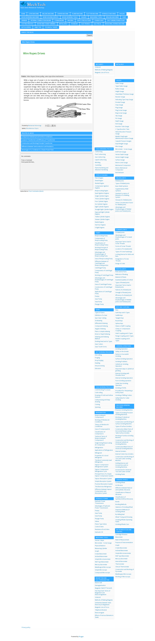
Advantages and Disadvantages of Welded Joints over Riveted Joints (123, 209)
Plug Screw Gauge (121, 110)
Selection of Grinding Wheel (124, 507)
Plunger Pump (99, 304)
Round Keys (119, 321)
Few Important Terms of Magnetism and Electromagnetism (102, 593)
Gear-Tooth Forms (101, 347)
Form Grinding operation (123, 380)
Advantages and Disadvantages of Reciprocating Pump (101, 254)
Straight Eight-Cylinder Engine (104, 209)
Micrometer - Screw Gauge (103, 543)
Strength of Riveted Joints (123, 292)
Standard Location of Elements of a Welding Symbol (122, 195)
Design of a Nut (120, 263)
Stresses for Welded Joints (123, 200)
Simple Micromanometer (103, 559)
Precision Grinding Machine (124, 410)
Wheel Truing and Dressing (123, 517)
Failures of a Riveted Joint (123, 290)
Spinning (97, 407)
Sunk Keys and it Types (122, 312)
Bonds (117, 501)
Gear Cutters (99, 344)
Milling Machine (48, 14)
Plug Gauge (119, 107)
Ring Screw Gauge (121, 113)
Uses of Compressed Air (102, 429)
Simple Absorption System (103, 481)
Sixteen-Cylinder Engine (102, 219)
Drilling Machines (112, 17)
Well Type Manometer (102, 562)
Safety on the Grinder (122, 351)
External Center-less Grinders (124, 454)
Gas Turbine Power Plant (116, 20)
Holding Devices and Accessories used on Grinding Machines (121, 465)
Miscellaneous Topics (32, 128)
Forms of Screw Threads (123, 246)
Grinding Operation (121, 349)
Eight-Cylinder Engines (102, 207)
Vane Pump (98, 302)
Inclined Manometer (101, 556)
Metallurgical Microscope (103, 567)
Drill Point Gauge (120, 152)
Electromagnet (99, 612)
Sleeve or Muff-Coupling (122, 326)
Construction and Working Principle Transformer (37, 143)
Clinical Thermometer (122, 567)
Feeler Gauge (119, 83)
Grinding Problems (121, 361)
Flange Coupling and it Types (124, 336)
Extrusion (98, 368)
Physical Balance (100, 546)
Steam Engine (59, 20)
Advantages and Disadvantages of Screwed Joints (123, 237)
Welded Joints (119, 181)
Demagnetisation (100, 585)
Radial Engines (99, 222)
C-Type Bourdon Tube (122, 129)
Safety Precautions (84, 20)
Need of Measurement (122, 540)
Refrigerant (98, 453)
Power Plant (99, 20)
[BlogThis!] (48, 125)
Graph (97, 551)
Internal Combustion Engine (41, 20)
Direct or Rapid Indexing (102, 334)
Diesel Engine (99, 180)
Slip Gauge (118, 116)
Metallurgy (63, 24)
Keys (116, 310)
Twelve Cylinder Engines (102, 217)
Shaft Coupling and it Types (124, 333)
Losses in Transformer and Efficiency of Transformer (38, 140)
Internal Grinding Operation (124, 378)
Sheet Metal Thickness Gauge (124, 94)
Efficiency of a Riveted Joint (123, 295)
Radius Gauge (119, 89)
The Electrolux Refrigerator (103, 486)
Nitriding (97, 162)
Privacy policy (26, 627)
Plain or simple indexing (102, 331)
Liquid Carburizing (100, 160)
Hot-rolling (98, 355)
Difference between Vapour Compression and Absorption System (103, 491)
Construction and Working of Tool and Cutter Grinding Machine (124, 458)
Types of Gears (100, 312)
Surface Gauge (120, 160)
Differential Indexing (101, 323)
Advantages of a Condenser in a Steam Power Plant (38, 150)
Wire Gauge (119, 146)
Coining (97, 404)
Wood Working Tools (70, 17)
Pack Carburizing (100, 154)
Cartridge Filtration (121, 534)
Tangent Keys (119, 318)
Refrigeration (99, 447)
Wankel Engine (99, 183)
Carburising (98, 151)
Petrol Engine (99, 178)
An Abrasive (119, 485)
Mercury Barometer (101, 564)
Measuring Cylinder (101, 548)
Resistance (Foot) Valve (102, 529)
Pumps (97, 296)
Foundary (74, 24)
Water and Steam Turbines (46, 24)
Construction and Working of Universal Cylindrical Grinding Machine (124, 442)
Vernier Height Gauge (122, 157)
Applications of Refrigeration (104, 450)
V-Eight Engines (99, 227)
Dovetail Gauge (120, 102)
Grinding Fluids (120, 474)
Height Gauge (119, 91)
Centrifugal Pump (100, 268)
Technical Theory (51, 27)
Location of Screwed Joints (123, 249)
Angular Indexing (100, 329)
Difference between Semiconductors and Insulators (37, 146)
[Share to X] (50, 125)
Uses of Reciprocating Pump (104, 259)
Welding (70, 20)
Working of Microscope (122, 577)
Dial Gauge (118, 124)
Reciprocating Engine (101, 190)
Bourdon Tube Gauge (122, 126)
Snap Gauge (119, 105)
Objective (38, 27)
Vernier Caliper (99, 540)
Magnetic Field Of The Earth (103, 588)
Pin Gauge (118, 118)
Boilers (122, 14)
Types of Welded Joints (122, 183)
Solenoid (98, 67)
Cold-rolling (98, 392)
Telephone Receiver (101, 610)
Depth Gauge (119, 121)
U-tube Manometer (101, 554)
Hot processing (100, 366)
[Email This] (46, 125)
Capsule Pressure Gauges (123, 141)
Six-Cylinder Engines (101, 204)
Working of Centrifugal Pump (104, 275)
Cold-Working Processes (102, 390)
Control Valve (99, 526)
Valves (97, 521)
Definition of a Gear (101, 315)
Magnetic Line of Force (102, 72)
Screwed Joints (119, 232)
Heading (97, 363)
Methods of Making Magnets (104, 70)
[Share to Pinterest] (55, 125)
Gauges (83, 17)
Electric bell (98, 583)
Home (23, 14)
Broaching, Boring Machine (114, 24)
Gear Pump (98, 299)
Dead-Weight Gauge (121, 144)
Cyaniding (98, 165)
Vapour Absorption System (103, 478)
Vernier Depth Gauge (121, 154)
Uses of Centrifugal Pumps (103, 284)
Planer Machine (77, 14)
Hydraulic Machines (109, 14)
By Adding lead (119, 514)
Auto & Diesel (26, 27)
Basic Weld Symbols (121, 186)
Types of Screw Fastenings (123, 251)
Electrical (97, 24)
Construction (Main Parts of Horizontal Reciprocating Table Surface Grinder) (124, 431)
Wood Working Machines (30, 17)
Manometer (119, 537)
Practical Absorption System (104, 484)
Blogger (81, 636)
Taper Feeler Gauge (121, 86)
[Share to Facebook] (53, 125)
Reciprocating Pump (101, 236)
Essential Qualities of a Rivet (124, 280)
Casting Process (27, 24)
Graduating (98, 320)
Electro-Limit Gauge (121, 162)
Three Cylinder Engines (102, 199)
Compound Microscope (102, 572)
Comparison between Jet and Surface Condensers (37, 137)
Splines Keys (119, 323)
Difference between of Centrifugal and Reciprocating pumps (101, 263)
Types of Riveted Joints (122, 282)
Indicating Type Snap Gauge (124, 99)
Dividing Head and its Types (103, 341)
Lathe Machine (34, 14)
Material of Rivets (120, 277)
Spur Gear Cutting (100, 318)
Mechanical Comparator (123, 165)
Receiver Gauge (120, 97)
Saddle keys (119, 315)
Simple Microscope (101, 570)
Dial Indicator (119, 172)
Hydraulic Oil (99, 532)
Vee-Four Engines (100, 225)
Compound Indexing (101, 326)
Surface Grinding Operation (124, 359)
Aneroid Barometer (121, 561)
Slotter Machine (92, 14)
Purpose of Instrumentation (124, 542)
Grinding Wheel (120, 482)
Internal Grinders (120, 451)
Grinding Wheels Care (122, 524)
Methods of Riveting (121, 274)
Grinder (24, 20)
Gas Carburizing (100, 157)
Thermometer (119, 564)
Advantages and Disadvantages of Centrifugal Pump (104, 280)
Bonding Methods (120, 504)
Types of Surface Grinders (123, 426)
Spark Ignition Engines (102, 193)
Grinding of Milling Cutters (123, 395)
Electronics (85, 24)
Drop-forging (99, 360)
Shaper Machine (62, 14)
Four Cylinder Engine (101, 201)
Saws (124, 17)
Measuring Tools (96, 17)
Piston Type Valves (101, 524)
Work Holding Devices (50, 17)
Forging (97, 358)
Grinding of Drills (120, 388)
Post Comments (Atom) (36, 191)
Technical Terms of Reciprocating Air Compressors (101, 438)
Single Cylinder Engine (102, 196)
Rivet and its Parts (121, 272)
